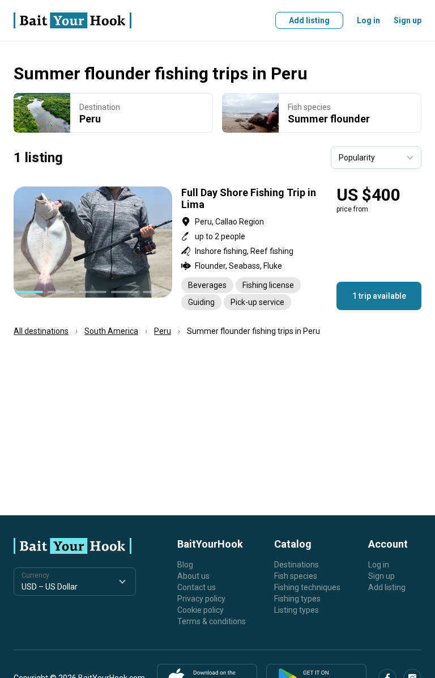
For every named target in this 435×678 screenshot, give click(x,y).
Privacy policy (201, 598)
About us (193, 575)
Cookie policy (200, 610)
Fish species (295, 575)
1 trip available (379, 295)
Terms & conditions (211, 621)
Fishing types (297, 598)
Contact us (196, 587)
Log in (368, 20)
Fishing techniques (307, 587)
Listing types (296, 610)
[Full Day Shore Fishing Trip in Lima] (217, 248)
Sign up (407, 20)
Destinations (296, 564)
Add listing (309, 20)
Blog (185, 564)
